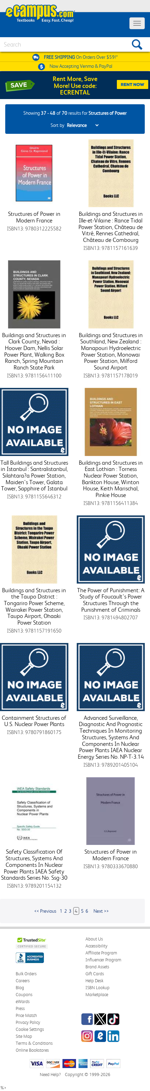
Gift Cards (94, 973)
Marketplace (96, 994)
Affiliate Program (101, 952)
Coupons (24, 994)
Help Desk (94, 980)
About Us (94, 939)
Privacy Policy (28, 1022)
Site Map (24, 1036)
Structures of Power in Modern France (34, 217)
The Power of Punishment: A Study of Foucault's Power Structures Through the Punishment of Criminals (110, 600)
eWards (23, 1001)
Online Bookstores (32, 1050)
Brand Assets (97, 966)
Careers (23, 980)
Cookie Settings (30, 1029)
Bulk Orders (26, 973)
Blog (20, 987)
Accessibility (96, 945)
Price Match (26, 1015)
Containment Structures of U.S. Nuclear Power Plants (34, 721)
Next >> (101, 911)
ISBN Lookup (97, 987)
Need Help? (50, 1074)
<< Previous (45, 911)
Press (20, 1008)
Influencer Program (103, 959)
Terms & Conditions (34, 1043)
